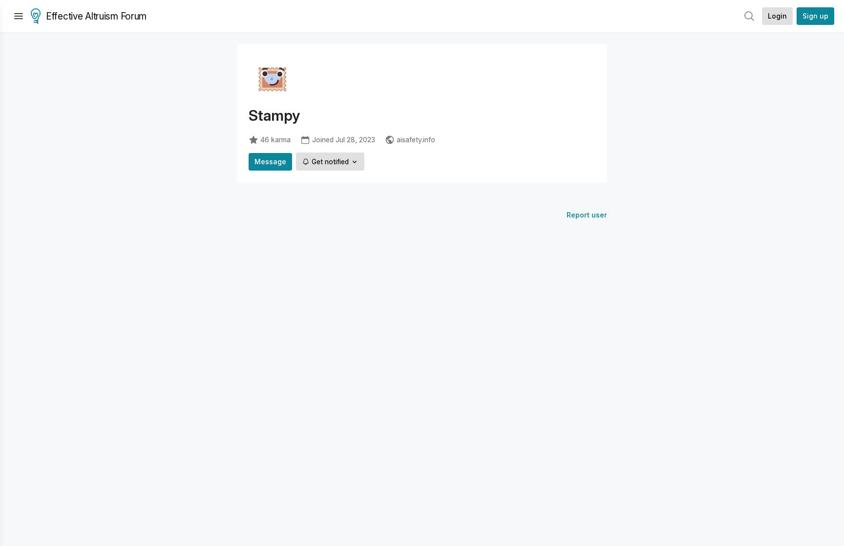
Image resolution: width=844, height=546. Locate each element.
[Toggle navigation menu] (18, 16)
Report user (587, 215)
